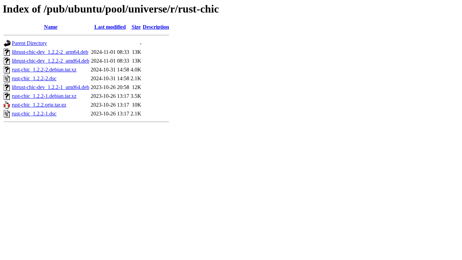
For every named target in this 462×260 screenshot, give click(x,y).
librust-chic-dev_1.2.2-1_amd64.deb (50, 87)
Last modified (110, 27)
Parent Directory (29, 43)
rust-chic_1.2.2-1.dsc (34, 113)
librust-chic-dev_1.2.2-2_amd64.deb (50, 61)
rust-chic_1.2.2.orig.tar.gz (39, 105)
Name (50, 27)
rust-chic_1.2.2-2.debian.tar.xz (44, 69)
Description (156, 27)
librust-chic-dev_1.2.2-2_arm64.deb (50, 52)
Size (136, 27)
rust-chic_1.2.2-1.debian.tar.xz (44, 96)
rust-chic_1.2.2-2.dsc (34, 78)
